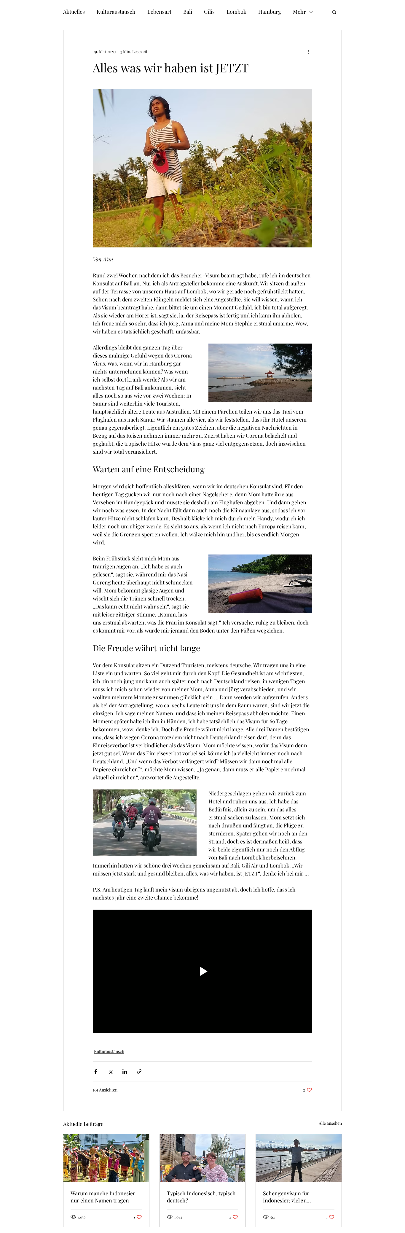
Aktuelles (74, 11)
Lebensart (159, 11)
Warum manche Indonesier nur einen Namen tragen (103, 1197)
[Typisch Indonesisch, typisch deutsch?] (202, 1158)
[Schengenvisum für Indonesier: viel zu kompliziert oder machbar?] (299, 1158)
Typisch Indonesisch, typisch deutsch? (201, 1197)
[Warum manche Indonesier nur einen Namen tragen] (106, 1158)
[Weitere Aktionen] (308, 51)
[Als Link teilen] (139, 1071)
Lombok (236, 11)
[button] (334, 11)
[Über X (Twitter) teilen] (110, 1071)
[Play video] (202, 971)
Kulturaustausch (116, 11)
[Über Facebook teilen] (95, 1071)
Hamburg (269, 11)
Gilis (209, 11)
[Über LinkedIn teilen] (124, 1071)
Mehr (299, 11)
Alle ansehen (330, 1123)
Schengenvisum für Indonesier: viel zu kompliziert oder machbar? (295, 1197)
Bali (187, 11)
